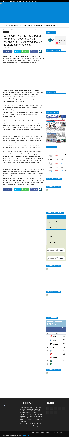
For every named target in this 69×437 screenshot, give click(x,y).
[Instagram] (47, 1)
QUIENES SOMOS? (12, 1)
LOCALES (11, 25)
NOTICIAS (30, 25)
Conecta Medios (27, 435)
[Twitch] (59, 1)
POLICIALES (10, 29)
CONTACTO (34, 1)
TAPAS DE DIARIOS (26, 1)
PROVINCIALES (17, 25)
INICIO (4, 1)
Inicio (4, 29)
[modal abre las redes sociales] (40, 51)
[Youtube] (64, 1)
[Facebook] (45, 1)
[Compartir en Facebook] (7, 51)
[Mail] (50, 1)
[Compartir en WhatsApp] (25, 51)
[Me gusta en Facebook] (34, 51)
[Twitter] (61, 1)
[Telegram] (53, 1)
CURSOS (19, 1)
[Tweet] (17, 51)
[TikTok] (56, 1)
